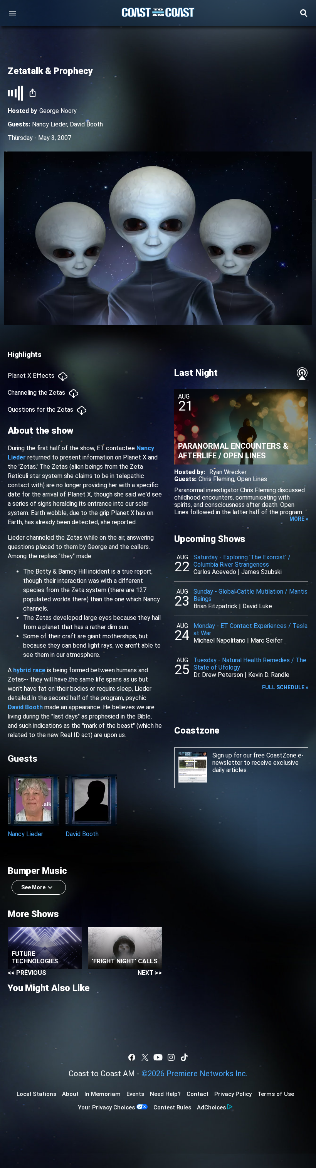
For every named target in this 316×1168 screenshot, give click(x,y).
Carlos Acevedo (214, 572)
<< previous (27, 972)
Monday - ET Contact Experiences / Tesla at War (250, 629)
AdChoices (211, 1107)
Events (135, 1094)
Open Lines (252, 479)
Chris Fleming (216, 479)
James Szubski (261, 572)
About (70, 1094)
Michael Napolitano (219, 640)
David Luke (257, 606)
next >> (150, 972)
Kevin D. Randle (268, 674)
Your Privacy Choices (106, 1107)
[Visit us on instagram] (171, 1057)
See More (33, 887)
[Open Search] (304, 13)
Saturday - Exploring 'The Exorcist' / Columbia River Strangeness (242, 561)
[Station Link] (158, 13)
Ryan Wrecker (228, 472)
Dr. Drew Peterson (218, 674)
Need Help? (165, 1094)
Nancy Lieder (49, 124)
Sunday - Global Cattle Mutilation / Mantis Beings (250, 595)
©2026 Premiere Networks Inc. (194, 1073)
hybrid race (29, 670)
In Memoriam (102, 1094)
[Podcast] (302, 373)
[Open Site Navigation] (12, 13)
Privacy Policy (233, 1094)
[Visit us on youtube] (158, 1057)
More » (298, 519)
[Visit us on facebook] (131, 1057)
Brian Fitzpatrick (215, 606)
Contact (197, 1094)
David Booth (86, 124)
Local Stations (36, 1094)
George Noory (58, 110)
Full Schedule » (285, 687)
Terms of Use (275, 1094)
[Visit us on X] (145, 1057)
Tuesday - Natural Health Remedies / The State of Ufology (249, 663)
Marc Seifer (266, 640)
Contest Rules (172, 1107)
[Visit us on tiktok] (184, 1057)
